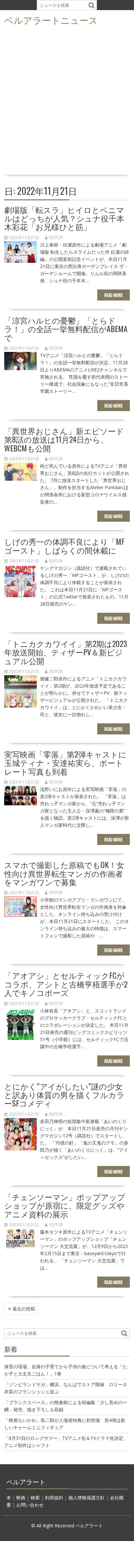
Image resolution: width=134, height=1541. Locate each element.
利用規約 (54, 1497)
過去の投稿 (23, 1309)
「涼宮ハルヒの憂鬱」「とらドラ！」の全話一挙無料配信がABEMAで (65, 328)
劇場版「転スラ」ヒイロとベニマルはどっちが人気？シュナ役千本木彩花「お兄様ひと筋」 (64, 218)
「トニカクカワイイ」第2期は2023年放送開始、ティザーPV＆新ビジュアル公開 (65, 651)
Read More (113, 295)
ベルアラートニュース (51, 19)
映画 (20, 1497)
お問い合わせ (30, 1505)
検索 (35, 1497)
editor (56, 237)
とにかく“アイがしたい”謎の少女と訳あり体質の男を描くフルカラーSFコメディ (64, 1094)
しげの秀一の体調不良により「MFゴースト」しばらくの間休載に (64, 545)
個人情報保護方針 (86, 1497)
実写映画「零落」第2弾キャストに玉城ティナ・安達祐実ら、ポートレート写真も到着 (65, 762)
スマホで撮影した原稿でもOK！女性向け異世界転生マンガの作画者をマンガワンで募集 (64, 873)
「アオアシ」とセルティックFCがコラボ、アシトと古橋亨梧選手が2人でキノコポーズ (65, 983)
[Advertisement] (67, 102)
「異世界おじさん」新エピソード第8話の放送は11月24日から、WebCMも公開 (64, 439)
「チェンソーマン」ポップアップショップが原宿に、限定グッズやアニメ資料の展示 (64, 1205)
